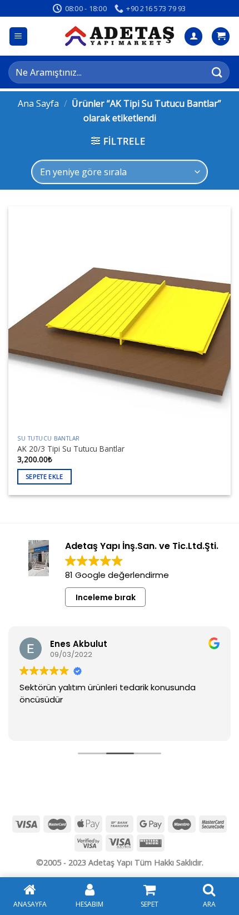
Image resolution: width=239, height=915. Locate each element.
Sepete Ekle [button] (44, 476)
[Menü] (18, 36)
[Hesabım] (193, 36)
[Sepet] (221, 36)
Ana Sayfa (38, 103)
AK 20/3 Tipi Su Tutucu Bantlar (71, 449)
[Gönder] (217, 72)
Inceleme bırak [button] (106, 597)
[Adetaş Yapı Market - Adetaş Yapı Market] (119, 36)
